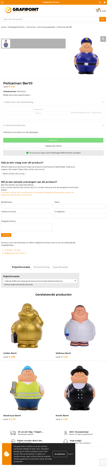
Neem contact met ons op (14, 174)
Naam (57, 202)
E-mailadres (60, 212)
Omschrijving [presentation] (41, 267)
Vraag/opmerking (8, 221)
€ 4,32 (62, 357)
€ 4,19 (61, 419)
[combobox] (50, 19)
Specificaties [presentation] (60, 267)
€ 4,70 (9, 419)
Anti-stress (31, 27)
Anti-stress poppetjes (46, 27)
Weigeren (70, 454)
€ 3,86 (9, 357)
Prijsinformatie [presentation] (21, 267)
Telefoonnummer (8, 212)
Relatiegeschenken (16, 27)
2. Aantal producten (14, 125)
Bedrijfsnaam (6, 202)
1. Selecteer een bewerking (18, 102)
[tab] (21, 267)
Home (3, 27)
